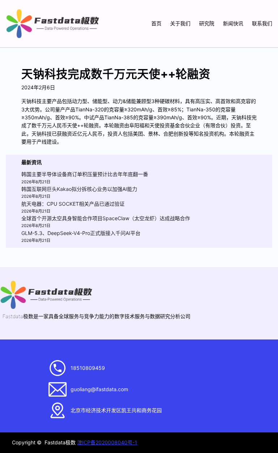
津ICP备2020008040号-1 (107, 442)
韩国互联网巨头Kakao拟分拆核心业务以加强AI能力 (79, 189)
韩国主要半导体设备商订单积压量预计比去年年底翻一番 (84, 174)
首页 (156, 23)
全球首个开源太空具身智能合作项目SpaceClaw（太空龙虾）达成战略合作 (105, 218)
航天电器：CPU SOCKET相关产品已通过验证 (73, 204)
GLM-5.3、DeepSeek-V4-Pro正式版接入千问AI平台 (80, 233)
